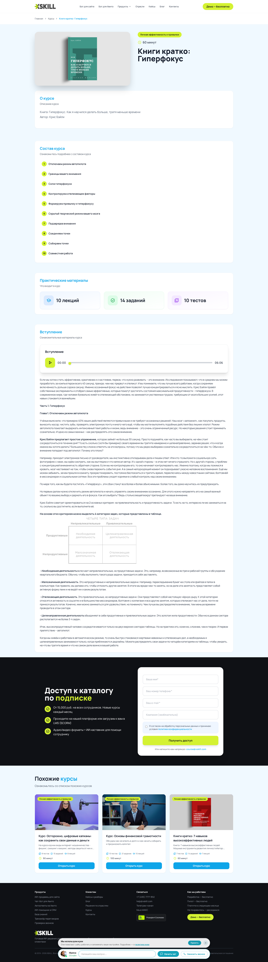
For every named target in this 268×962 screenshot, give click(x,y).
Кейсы (152, 6)
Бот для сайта (87, 6)
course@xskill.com (196, 749)
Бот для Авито (106, 6)
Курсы (51, 18)
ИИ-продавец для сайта (47, 896)
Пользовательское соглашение (219, 953)
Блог (162, 6)
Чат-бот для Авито (44, 901)
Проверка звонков (44, 922)
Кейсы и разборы (94, 896)
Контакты (174, 6)
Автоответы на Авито (46, 905)
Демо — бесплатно (218, 6)
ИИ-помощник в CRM (45, 909)
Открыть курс (66, 865)
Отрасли (140, 6)
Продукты (124, 6)
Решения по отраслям (97, 905)
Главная (39, 18)
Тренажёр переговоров (47, 918)
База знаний (41, 914)
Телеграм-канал (144, 905)
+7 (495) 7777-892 (145, 896)
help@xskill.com (144, 901)
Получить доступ (180, 740)
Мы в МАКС (142, 909)
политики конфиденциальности (175, 729)
